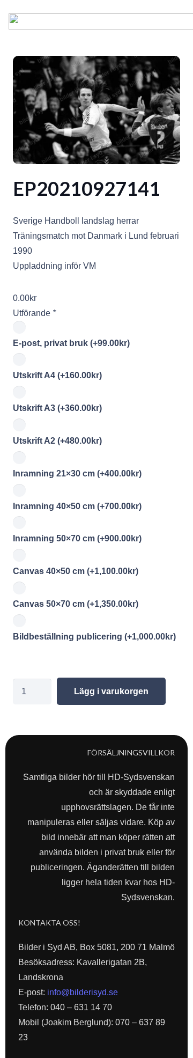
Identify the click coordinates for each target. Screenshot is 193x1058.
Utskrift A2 (57, 440)
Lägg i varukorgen (111, 691)
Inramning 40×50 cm (77, 506)
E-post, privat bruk (71, 343)
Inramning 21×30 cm (77, 473)
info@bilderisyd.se (82, 992)
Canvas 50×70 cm (75, 603)
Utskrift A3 (57, 408)
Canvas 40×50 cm (75, 571)
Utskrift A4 (57, 375)
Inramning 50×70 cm (77, 538)
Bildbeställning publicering (94, 636)
